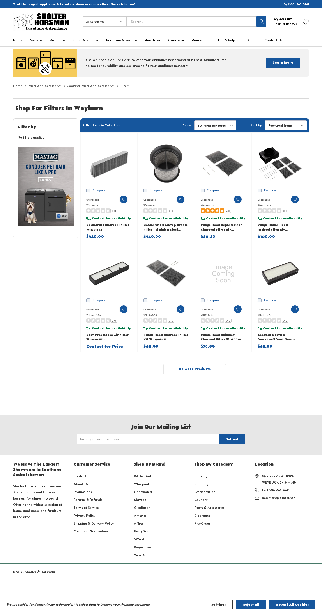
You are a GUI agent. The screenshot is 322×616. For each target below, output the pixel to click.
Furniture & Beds (119, 40)
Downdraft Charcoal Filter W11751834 (107, 227)
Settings (218, 604)
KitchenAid (142, 476)
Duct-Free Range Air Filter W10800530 (107, 337)
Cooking (201, 476)
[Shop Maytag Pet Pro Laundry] (46, 186)
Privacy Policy (84, 515)
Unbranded (143, 492)
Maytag (140, 500)
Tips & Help (226, 40)
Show (187, 125)
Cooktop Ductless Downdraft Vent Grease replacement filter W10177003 (276, 337)
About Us (81, 484)
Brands (55, 40)
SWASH (139, 539)
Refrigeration (205, 492)
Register (291, 24)
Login (278, 24)
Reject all (250, 604)
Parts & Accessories (210, 507)
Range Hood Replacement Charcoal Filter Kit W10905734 (221, 227)
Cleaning (201, 484)
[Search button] (261, 21)
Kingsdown (142, 547)
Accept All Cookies (292, 604)
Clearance (202, 515)
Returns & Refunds (88, 500)
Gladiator (142, 507)
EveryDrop (142, 531)
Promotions (83, 492)
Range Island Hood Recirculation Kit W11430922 (273, 227)
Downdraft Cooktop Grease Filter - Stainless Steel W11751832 (165, 227)
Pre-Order (202, 523)
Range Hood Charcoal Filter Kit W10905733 (165, 337)
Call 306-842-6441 (276, 490)
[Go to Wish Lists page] (306, 21)
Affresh (139, 523)
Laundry (201, 500)
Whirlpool (141, 484)
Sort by (256, 125)
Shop (34, 40)
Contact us (82, 476)
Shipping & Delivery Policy (94, 523)
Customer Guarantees (91, 531)
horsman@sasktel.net (278, 498)
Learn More (282, 62)
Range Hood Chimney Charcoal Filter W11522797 (222, 337)
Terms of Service (86, 507)
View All (140, 555)
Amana (140, 515)
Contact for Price (104, 346)
